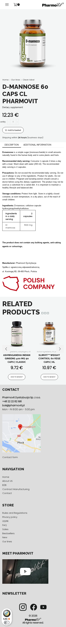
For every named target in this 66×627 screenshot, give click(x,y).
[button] (6, 349)
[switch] (7, 622)
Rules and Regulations (14, 512)
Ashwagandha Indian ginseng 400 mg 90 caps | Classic (16, 358)
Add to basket (14, 130)
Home (5, 79)
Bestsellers (8, 533)
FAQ (4, 525)
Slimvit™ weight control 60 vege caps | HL (49, 358)
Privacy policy (9, 517)
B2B (4, 485)
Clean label (28, 79)
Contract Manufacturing (15, 489)
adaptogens (23, 352)
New (4, 537)
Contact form (10, 457)
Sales (5, 529)
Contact (7, 493)
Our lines (15, 79)
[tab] (11, 145)
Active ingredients (44, 352)
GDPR (5, 521)
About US (7, 481)
